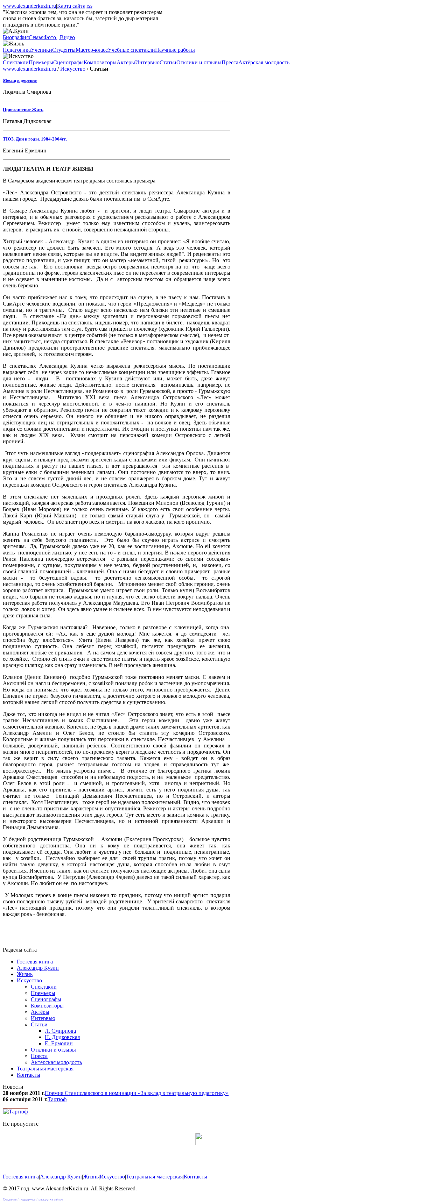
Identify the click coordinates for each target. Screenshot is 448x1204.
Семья (36, 37)
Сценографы (68, 62)
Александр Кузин (38, 968)
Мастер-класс (92, 50)
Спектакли (16, 62)
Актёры (126, 62)
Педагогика (17, 50)
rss (89, 6)
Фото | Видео (59, 37)
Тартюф (57, 1099)
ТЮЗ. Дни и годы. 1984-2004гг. (35, 139)
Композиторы (100, 62)
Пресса (230, 62)
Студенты (64, 50)
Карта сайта (71, 6)
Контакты (28, 1075)
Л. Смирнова (60, 1031)
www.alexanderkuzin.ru (29, 6)
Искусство (72, 69)
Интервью (147, 62)
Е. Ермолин (59, 1043)
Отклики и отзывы (199, 62)
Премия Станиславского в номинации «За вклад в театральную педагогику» (137, 1093)
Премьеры (41, 62)
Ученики (41, 50)
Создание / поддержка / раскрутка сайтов (33, 1199)
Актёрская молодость (263, 62)
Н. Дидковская (62, 1037)
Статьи (168, 62)
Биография (16, 37)
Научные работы (175, 50)
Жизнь (25, 974)
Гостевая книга (35, 962)
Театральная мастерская (45, 1069)
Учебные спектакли (131, 50)
